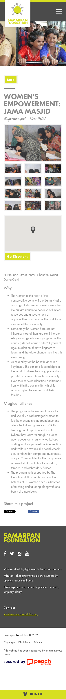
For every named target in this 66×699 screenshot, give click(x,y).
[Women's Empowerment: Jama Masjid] (39, 200)
